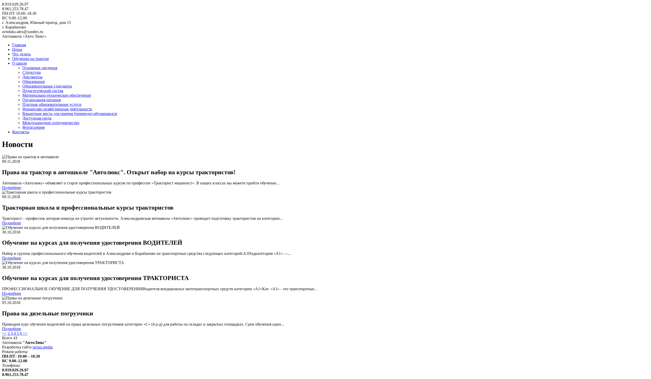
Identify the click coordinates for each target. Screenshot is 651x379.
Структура (31, 72)
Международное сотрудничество (50, 123)
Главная (19, 45)
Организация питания (41, 100)
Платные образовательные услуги (51, 104)
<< (4, 333)
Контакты (20, 132)
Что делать (21, 54)
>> (25, 333)
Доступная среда (36, 118)
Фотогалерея (33, 127)
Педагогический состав (42, 91)
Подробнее (11, 187)
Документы (32, 77)
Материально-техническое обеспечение (56, 95)
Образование (33, 81)
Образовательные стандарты (47, 86)
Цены (17, 49)
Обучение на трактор (30, 58)
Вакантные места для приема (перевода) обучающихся (69, 113)
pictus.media (43, 347)
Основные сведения (39, 68)
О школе (19, 63)
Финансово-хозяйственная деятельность (57, 109)
